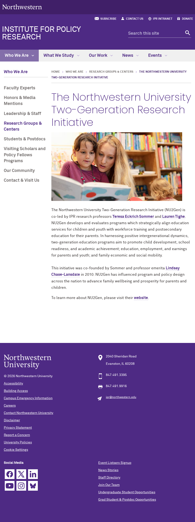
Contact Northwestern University (28, 413)
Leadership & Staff (22, 114)
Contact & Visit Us (21, 180)
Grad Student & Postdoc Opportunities (127, 499)
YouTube (10, 486)
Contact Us (134, 19)
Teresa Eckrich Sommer (133, 216)
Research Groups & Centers (23, 126)
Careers (10, 405)
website (141, 298)
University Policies (18, 442)
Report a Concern (17, 435)
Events (155, 55)
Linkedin (33, 474)
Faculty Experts (19, 88)
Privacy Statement (18, 427)
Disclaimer (12, 420)
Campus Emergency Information (28, 398)
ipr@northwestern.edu (121, 397)
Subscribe (108, 19)
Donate (187, 19)
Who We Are (17, 55)
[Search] (187, 33)
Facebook (10, 474)
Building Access (16, 391)
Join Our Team (109, 485)
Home (55, 72)
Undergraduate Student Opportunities (126, 492)
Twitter (21, 474)
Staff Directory (109, 477)
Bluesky (33, 486)
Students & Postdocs (24, 139)
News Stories (108, 470)
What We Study (59, 55)
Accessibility (13, 383)
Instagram (21, 486)
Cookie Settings (16, 449)
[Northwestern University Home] (22, 6)
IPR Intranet (162, 19)
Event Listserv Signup (114, 463)
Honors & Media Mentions (19, 101)
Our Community (19, 171)
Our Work (98, 55)
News (128, 55)
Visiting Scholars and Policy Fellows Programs (25, 155)
